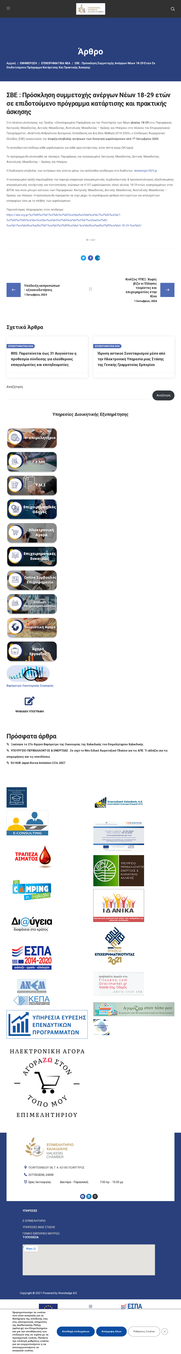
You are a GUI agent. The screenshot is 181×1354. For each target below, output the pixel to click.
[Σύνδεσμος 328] (27, 823)
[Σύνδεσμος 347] (89, 1182)
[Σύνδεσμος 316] (32, 557)
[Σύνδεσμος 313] (32, 486)
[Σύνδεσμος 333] (32, 991)
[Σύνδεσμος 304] (90, 289)
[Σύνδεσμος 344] (49, 1147)
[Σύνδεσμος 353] (89, 1233)
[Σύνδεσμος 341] (118, 983)
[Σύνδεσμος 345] (89, 1167)
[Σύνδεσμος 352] (89, 1227)
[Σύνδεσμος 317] (32, 580)
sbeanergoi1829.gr (145, 170)
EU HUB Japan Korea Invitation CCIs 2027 (38, 763)
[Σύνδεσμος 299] (83, 258)
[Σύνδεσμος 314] (32, 509)
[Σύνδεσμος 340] (114, 945)
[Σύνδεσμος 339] (118, 905)
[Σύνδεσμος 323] (30, 703)
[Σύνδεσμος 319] (32, 628)
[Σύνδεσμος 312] (32, 462)
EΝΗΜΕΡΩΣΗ (28, 63)
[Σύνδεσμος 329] (32, 856)
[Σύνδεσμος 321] (28, 673)
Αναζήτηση (15, 387)
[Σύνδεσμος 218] (90, 8)
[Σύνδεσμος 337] (118, 836)
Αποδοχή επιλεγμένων (75, 1331)
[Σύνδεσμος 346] (89, 1174)
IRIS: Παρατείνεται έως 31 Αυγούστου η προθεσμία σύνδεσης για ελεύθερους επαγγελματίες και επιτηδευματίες (43, 359)
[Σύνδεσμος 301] (97, 258)
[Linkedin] (89, 1196)
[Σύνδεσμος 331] (32, 923)
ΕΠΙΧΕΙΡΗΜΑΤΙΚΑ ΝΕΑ (55, 63)
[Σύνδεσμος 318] (32, 604)
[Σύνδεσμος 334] (47, 1024)
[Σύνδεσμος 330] (32, 889)
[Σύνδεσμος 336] (118, 802)
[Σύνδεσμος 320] (32, 652)
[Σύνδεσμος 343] (101, 1027)
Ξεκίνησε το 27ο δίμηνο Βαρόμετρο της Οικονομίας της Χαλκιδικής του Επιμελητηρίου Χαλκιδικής (77, 744)
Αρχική (11, 63)
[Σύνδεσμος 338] (118, 870)
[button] (172, 9)
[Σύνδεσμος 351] (89, 1220)
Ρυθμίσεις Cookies (144, 1331)
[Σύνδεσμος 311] (32, 438)
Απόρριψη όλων (111, 1331)
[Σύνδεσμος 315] (32, 533)
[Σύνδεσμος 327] (17, 797)
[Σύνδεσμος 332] (32, 957)
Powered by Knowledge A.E (60, 1293)
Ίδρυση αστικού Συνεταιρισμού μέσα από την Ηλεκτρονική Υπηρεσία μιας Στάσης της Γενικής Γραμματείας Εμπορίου (131, 359)
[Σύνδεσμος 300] (90, 258)
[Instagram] (95, 1196)
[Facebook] (82, 1196)
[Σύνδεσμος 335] (47, 1082)
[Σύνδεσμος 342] (133, 1009)
